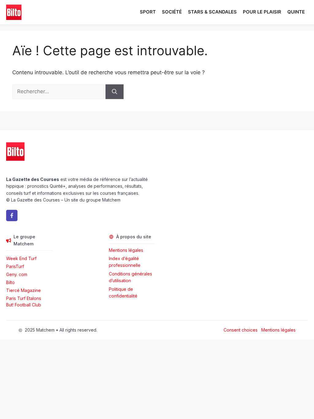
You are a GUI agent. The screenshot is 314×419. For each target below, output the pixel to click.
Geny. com (16, 274)
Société (172, 12)
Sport (148, 12)
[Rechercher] (114, 91)
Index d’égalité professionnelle (125, 262)
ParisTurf (15, 266)
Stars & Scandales (212, 12)
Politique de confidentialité (123, 292)
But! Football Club (23, 304)
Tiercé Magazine (23, 290)
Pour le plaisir (262, 12)
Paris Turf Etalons (23, 298)
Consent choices (241, 330)
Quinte (296, 12)
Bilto (10, 282)
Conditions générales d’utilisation (130, 277)
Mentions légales (126, 250)
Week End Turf (21, 258)
